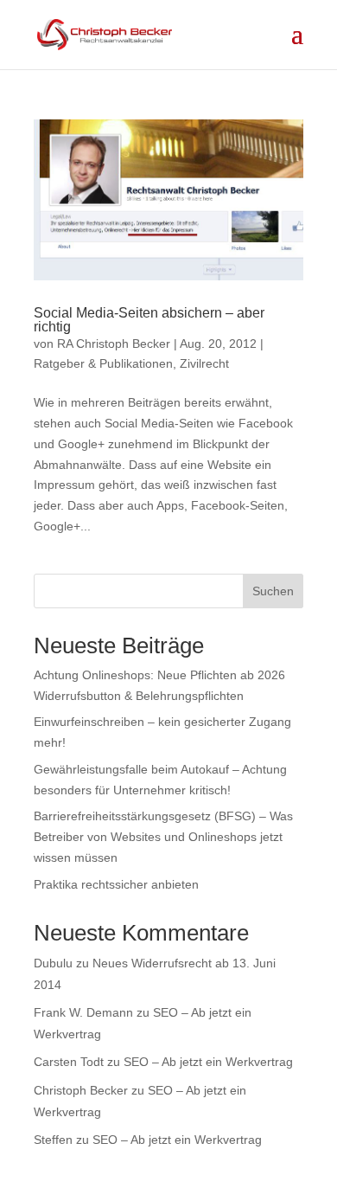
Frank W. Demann (83, 1012)
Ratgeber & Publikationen (103, 363)
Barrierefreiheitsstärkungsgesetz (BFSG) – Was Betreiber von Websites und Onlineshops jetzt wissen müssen (163, 836)
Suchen (273, 591)
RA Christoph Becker (113, 343)
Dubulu (53, 963)
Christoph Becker (81, 1090)
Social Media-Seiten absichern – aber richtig (149, 319)
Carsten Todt (69, 1062)
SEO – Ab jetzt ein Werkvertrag (208, 1062)
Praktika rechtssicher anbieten (116, 884)
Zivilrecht (204, 363)
